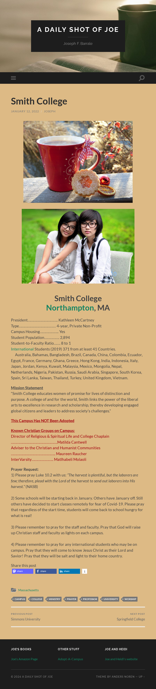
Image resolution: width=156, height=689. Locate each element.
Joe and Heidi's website (121, 659)
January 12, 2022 (25, 111)
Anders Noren (123, 676)
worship (130, 599)
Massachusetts (28, 590)
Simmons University (25, 616)
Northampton (70, 307)
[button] (22, 571)
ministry (54, 599)
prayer (71, 599)
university (111, 599)
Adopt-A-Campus (70, 659)
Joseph (50, 111)
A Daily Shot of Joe (78, 29)
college (36, 599)
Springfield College (131, 616)
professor (90, 599)
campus (20, 599)
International (22, 349)
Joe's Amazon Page (24, 659)
